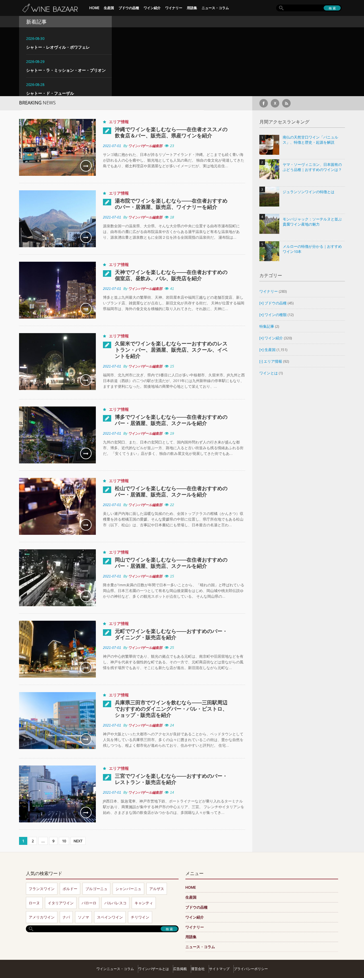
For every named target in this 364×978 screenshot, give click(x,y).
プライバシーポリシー (251, 968)
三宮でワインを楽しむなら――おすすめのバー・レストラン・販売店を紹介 (171, 779)
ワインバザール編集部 (145, 146)
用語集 (192, 7)
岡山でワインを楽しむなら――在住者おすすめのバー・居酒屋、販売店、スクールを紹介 (171, 562)
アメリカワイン (42, 917)
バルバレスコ (115, 902)
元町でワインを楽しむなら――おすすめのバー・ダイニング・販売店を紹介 (171, 634)
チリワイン (140, 917)
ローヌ (34, 902)
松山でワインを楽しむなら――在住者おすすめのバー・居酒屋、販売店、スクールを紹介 (171, 491)
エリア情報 (119, 121)
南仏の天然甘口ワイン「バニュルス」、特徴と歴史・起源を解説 (310, 140)
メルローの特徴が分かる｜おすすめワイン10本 (312, 249)
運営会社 (198, 968)
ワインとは (268, 372)
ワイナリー (173, 7)
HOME (94, 7)
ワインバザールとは (153, 968)
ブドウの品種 (129, 7)
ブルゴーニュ (96, 888)
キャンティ (144, 902)
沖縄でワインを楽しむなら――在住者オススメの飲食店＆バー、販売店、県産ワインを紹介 (171, 132)
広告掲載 (180, 968)
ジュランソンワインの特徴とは (308, 191)
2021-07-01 (112, 146)
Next (78, 840)
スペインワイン (110, 917)
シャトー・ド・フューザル (50, 93)
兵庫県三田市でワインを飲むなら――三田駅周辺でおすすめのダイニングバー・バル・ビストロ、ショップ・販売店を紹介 (171, 708)
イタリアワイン (61, 902)
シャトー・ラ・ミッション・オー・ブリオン (66, 70)
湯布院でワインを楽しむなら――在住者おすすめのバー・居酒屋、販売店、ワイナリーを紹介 (171, 203)
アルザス (156, 888)
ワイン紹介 (152, 7)
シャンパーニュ (128, 888)
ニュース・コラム (215, 7)
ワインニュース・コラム (115, 968)
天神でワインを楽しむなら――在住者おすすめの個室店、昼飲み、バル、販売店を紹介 (171, 275)
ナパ (66, 917)
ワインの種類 (275, 314)
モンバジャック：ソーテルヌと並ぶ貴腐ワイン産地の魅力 (312, 222)
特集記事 (266, 326)
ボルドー (70, 888)
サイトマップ (219, 968)
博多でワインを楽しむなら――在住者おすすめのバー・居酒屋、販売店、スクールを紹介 (171, 420)
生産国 (109, 7)
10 (64, 840)
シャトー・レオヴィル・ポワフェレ (58, 47)
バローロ (89, 902)
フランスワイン (42, 888)
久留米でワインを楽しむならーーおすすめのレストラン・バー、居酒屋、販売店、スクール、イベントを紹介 (171, 349)
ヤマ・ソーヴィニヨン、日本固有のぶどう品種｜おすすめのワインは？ (312, 167)
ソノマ (83, 917)
